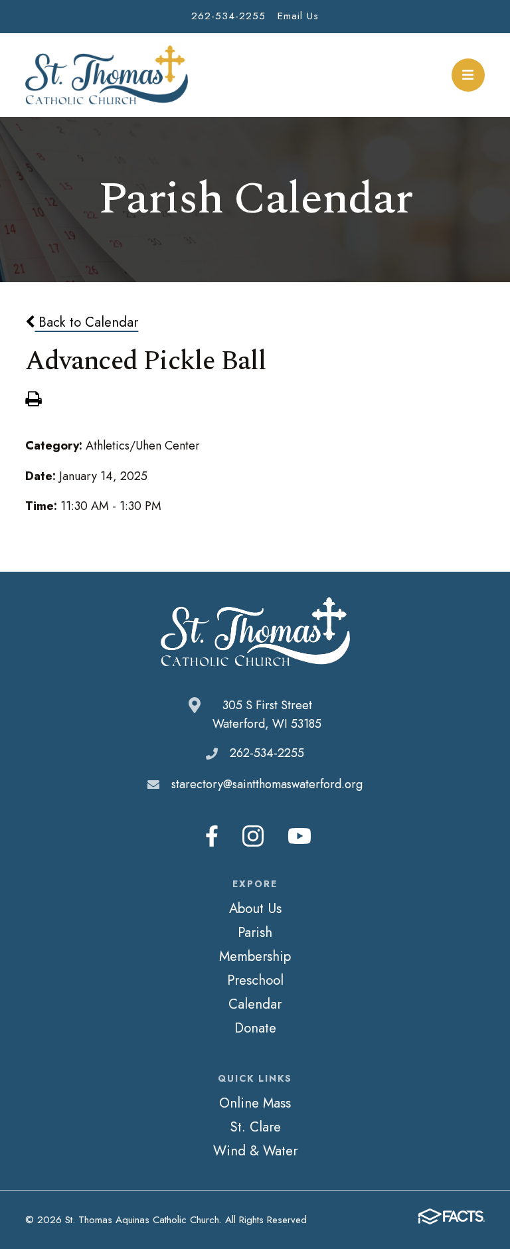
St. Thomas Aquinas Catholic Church (106, 75)
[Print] (33, 400)
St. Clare (255, 1127)
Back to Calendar (86, 322)
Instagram (253, 836)
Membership (255, 956)
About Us (255, 908)
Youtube (299, 836)
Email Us (298, 16)
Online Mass (255, 1103)
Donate (255, 1028)
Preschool (255, 980)
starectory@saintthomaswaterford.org (267, 784)
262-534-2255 (228, 16)
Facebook (211, 836)
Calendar (255, 1004)
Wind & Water (255, 1151)
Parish (255, 932)
